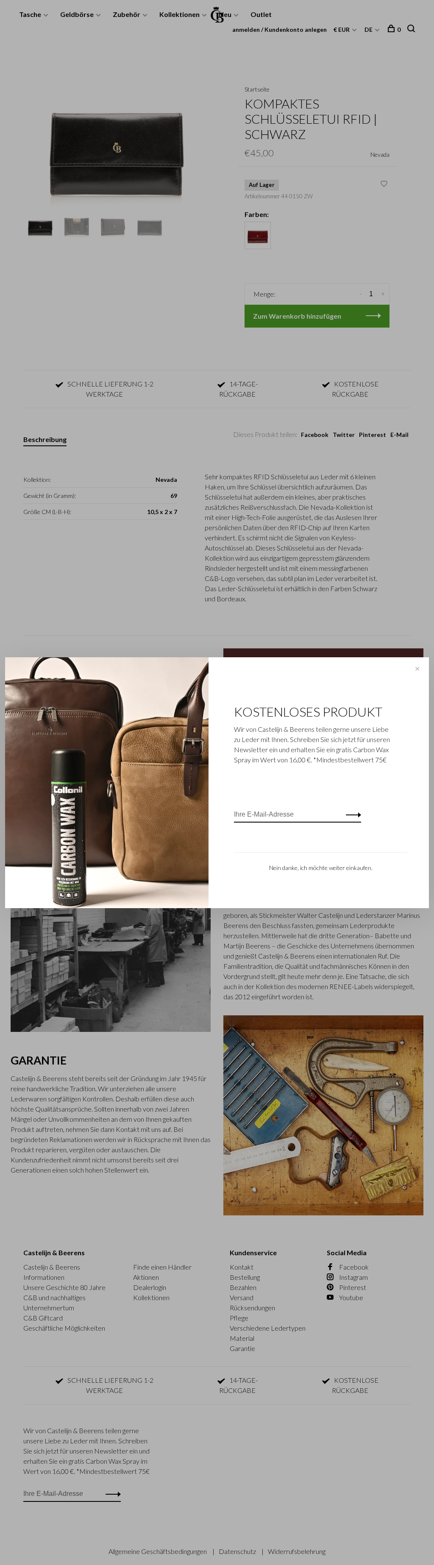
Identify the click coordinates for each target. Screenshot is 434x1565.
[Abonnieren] (351, 814)
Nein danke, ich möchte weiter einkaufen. (321, 867)
